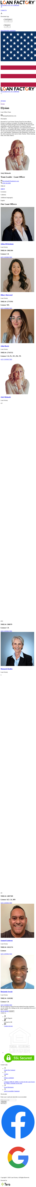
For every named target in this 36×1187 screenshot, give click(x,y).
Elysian (3, 104)
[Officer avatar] (17, 240)
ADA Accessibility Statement (12, 1091)
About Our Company (9, 1070)
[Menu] (1, 93)
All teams (3, 100)
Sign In (3, 30)
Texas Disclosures (9, 1087)
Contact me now (8, 1026)
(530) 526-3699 (6, 183)
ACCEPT (11, 1011)
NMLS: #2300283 (9, 1078)
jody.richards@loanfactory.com (10, 181)
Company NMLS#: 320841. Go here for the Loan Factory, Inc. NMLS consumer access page (19, 1082)
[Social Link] (18, 1139)
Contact (6, 1074)
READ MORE (5, 1011)
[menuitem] (8, 20)
